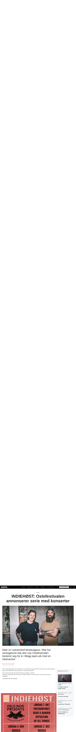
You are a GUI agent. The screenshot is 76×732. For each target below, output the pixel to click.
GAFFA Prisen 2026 (50, 587)
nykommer (42, 587)
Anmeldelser (30, 587)
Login (71, 587)
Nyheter (23, 587)
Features (37, 587)
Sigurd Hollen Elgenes (9, 663)
